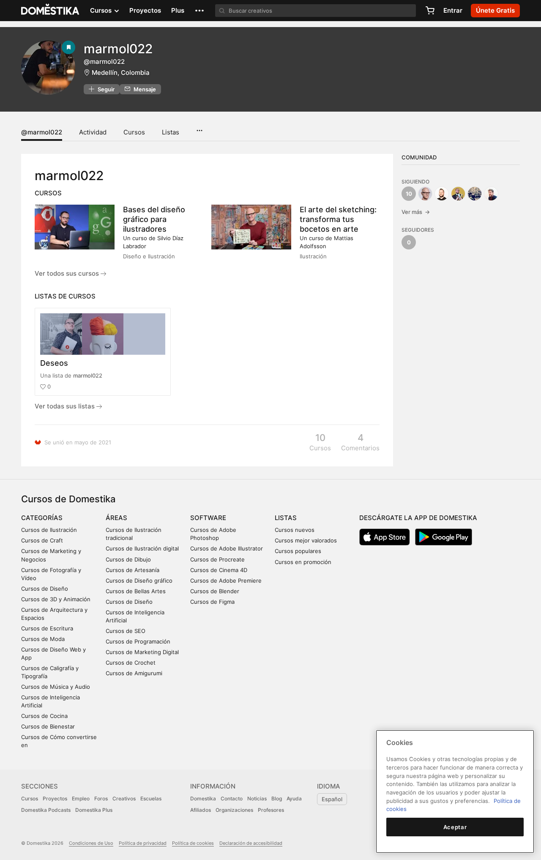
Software (208, 518)
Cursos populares (298, 551)
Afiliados (200, 810)
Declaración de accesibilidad (250, 843)
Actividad (93, 132)
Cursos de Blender (214, 591)
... (199, 127)
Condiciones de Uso (91, 843)
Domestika (203, 798)
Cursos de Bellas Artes (136, 591)
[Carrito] (430, 10)
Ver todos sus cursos (68, 273)
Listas (170, 132)
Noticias (257, 798)
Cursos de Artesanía (132, 570)
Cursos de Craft (42, 540)
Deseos (54, 363)
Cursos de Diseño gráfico (139, 580)
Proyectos (145, 10)
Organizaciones (234, 810)
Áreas (116, 518)
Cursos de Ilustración (49, 529)
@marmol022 (41, 132)
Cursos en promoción (303, 562)
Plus (177, 10)
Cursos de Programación (138, 641)
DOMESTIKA (50, 10)
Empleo (81, 798)
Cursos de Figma (212, 601)
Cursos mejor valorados (306, 540)
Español (332, 799)
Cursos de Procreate (217, 559)
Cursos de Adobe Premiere (226, 580)
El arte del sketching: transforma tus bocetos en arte (338, 219)
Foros (101, 798)
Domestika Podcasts (46, 810)
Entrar (452, 10)
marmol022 (87, 375)
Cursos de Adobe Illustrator (226, 548)
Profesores (271, 810)
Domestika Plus (93, 810)
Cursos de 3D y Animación (55, 599)
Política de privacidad (143, 843)
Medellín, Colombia (121, 72)
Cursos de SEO (125, 630)
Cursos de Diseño (44, 588)
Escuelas (150, 798)
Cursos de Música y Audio (55, 686)
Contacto (232, 798)
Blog (276, 798)
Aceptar (455, 827)
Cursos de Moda (43, 638)
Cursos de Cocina (44, 715)
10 (409, 193)
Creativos (124, 798)
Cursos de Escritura (47, 628)
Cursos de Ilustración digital (142, 548)
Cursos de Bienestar (48, 726)
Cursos (134, 132)
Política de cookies (193, 843)
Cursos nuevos (294, 529)
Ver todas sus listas (65, 406)
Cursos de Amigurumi (134, 673)
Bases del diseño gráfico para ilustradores (154, 219)
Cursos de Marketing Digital (142, 652)
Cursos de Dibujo (128, 559)
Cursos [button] (101, 10)
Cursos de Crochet (131, 662)
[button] (199, 10)
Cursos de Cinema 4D (218, 570)
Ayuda (294, 798)
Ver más (416, 211)
